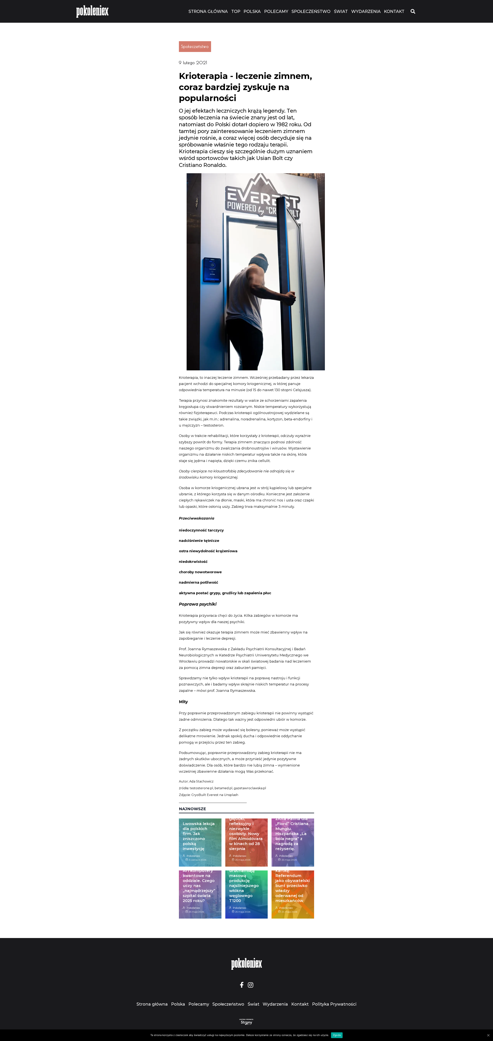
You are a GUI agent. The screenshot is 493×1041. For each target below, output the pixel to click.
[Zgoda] (488, 1035)
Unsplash (231, 795)
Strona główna (208, 11)
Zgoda (337, 1035)
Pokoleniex (193, 855)
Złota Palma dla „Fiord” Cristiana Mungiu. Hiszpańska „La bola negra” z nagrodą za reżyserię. (292, 833)
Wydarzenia (366, 11)
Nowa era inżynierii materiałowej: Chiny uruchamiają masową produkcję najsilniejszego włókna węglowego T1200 (244, 875)
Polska (252, 11)
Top (235, 11)
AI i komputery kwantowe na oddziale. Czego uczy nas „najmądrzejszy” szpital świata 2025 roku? (199, 885)
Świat (341, 11)
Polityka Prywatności (334, 1004)
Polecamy (276, 11)
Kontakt (394, 11)
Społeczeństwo (311, 11)
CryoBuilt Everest (205, 795)
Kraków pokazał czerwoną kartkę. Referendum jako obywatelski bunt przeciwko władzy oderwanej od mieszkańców (292, 880)
